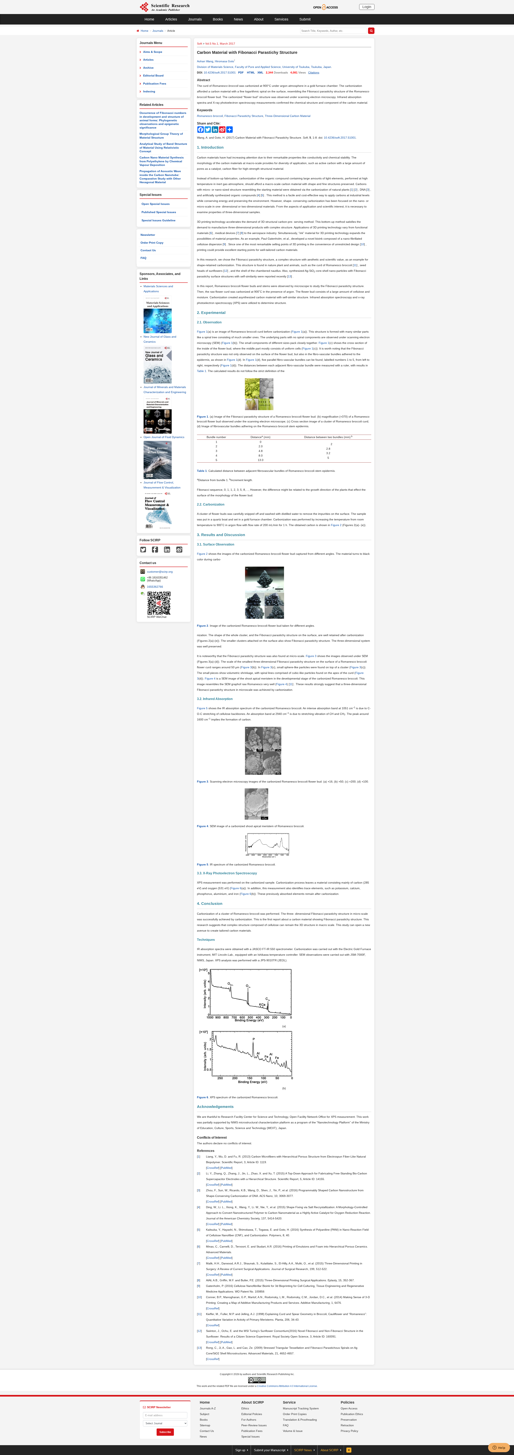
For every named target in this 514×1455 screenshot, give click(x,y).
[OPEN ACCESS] (325, 6)
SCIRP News (303, 1450)
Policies (347, 1402)
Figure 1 (202, 331)
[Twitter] (143, 549)
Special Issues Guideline (158, 220)
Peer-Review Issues (254, 1425)
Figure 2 (336, 525)
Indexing (149, 91)
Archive (148, 67)
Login (366, 7)
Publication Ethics (352, 1414)
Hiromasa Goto (224, 61)
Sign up (240, 1450)
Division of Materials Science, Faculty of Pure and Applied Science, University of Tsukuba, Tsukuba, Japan (264, 66)
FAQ (143, 258)
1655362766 (155, 586)
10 (362, 244)
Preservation (349, 1419)
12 (225, 270)
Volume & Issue (293, 1431)
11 (355, 265)
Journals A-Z (208, 1408)
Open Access (349, 1408)
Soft (199, 43)
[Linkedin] (167, 549)
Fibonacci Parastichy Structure (243, 116)
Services (281, 19)
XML (260, 72)
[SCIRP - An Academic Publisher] (165, 6)
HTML (251, 72)
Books (218, 19)
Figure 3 (311, 656)
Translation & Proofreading (300, 1419)
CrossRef (213, 1167)
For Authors (248, 1419)
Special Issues (250, 1436)
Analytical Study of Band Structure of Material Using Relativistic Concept (163, 147)
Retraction (347, 1425)
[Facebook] (155, 549)
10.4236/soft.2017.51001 (220, 72)
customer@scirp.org (160, 571)
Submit (305, 19)
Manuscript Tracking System (301, 1408)
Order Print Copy (152, 242)
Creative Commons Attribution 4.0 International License (287, 1386)
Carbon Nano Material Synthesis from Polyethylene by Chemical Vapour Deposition (162, 161)
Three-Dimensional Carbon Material (287, 116)
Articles (171, 19)
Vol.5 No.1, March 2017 (220, 43)
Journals (195, 19)
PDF (241, 72)
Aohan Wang (205, 61)
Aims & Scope (152, 51)
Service (289, 1402)
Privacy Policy (349, 1431)
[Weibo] (179, 549)
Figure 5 (202, 708)
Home (149, 19)
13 (289, 276)
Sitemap (205, 1425)
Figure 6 (236, 888)
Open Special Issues (156, 203)
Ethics (245, 1408)
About (258, 19)
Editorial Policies (251, 1414)
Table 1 (201, 371)
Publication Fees (154, 83)
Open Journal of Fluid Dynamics (164, 437)
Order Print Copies (295, 1414)
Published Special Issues (159, 212)
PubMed (226, 1167)
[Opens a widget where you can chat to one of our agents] (499, 1448)
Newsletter (148, 234)
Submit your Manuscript (269, 1450)
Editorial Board (153, 75)
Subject (204, 1414)
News (238, 19)
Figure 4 (210, 678)
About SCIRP (252, 1402)
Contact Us (148, 250)
